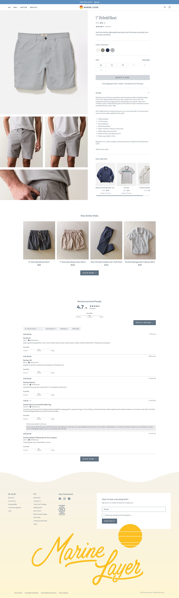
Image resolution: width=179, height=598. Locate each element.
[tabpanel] (89, 394)
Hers (15, 7)
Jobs (9, 511)
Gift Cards (36, 517)
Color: (102, 45)
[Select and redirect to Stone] (98, 50)
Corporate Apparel (14, 507)
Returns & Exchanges (40, 514)
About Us (33, 7)
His (9, 7)
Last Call (23, 7)
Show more (88, 459)
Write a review (143, 323)
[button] (170, 7)
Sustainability (12, 504)
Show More (88, 273)
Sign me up (109, 521)
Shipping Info (37, 507)
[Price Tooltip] (104, 23)
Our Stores (12, 501)
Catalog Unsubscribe (40, 521)
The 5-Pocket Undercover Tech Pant (106, 262)
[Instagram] (64, 498)
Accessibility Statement (31, 593)
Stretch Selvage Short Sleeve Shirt (140, 262)
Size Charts (37, 511)
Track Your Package (39, 504)
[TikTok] (69, 498)
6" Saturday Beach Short (39, 262)
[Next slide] (149, 174)
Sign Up (96, 2)
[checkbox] (76, 329)
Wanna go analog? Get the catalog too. (118, 515)
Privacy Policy (18, 593)
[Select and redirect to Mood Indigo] (107, 50)
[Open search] (165, 7)
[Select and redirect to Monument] (112, 50)
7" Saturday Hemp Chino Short (73, 262)
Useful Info (37, 498)
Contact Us (37, 501)
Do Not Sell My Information (48, 593)
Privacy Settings (63, 593)
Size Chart (146, 60)
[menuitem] (9, 7)
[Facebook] (60, 498)
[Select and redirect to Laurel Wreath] (103, 50)
